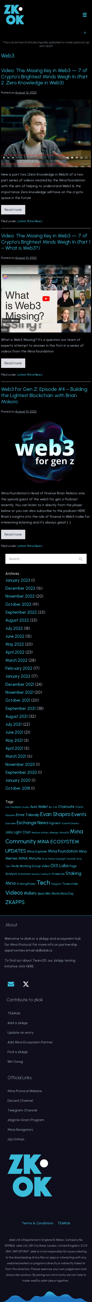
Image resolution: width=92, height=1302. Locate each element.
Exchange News (32, 822)
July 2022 (14, 628)
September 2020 (21, 772)
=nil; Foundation (13, 807)
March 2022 (16, 660)
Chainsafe (66, 807)
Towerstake (70, 883)
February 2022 (18, 668)
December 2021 (19, 684)
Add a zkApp (17, 1023)
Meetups (54, 832)
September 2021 (20, 708)
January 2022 (17, 676)
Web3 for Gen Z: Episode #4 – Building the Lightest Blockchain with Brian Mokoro (44, 395)
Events (78, 814)
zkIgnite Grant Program (25, 1120)
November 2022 (20, 596)
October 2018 (17, 788)
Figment (55, 823)
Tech (43, 882)
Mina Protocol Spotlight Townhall (59, 858)
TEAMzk (13, 1013)
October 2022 (18, 604)
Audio (25, 807)
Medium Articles (40, 832)
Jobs (9, 832)
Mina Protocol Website (24, 1091)
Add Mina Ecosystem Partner (30, 1042)
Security (35, 874)
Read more (14, 211)
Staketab (58, 874)
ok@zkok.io (43, 950)
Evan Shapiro (55, 814)
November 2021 (19, 692)
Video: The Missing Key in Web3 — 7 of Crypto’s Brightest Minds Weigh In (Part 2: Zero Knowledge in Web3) (44, 76)
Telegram (56, 884)
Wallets (30, 893)
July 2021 (13, 724)
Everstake (10, 823)
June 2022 (14, 636)
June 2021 (14, 732)
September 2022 (21, 612)
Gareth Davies (70, 823)
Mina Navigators (20, 1129)
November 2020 (20, 764)
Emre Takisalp (27, 814)
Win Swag (15, 1061)
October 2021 (17, 700)
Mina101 (64, 832)
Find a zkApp (17, 1052)
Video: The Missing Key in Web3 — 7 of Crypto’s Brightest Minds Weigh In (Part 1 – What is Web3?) (46, 241)
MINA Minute (29, 858)
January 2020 (18, 780)
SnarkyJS (46, 874)
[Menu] (85, 14)
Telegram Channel (22, 1110)
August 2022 (17, 620)
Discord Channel (20, 1101)
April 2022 (14, 652)
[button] (10, 984)
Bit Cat (53, 807)
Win (48, 893)
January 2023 (17, 580)
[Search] (81, 559)
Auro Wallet (39, 807)
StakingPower (26, 883)
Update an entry (20, 1032)
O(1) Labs (59, 865)
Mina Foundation (63, 851)
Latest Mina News (30, 221)
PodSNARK (24, 874)
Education (10, 815)
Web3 (41, 893)
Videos (14, 892)
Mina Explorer (37, 851)
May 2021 (14, 740)
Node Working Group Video (31, 866)
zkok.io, (29, 938)
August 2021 (16, 716)
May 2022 (14, 644)
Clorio (79, 807)
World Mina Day (63, 893)
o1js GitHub (15, 1139)
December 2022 (20, 588)
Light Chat (22, 832)
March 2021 (15, 756)
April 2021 (14, 748)
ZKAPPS (15, 902)
